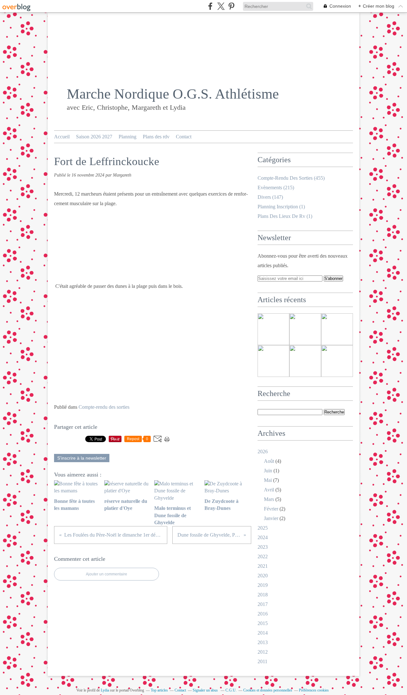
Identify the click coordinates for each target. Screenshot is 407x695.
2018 (263, 594)
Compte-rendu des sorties (104, 407)
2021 (263, 566)
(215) (276, 187)
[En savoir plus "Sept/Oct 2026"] (337, 329)
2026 (263, 451)
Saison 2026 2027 (94, 136)
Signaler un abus (206, 690)
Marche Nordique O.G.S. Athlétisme (173, 94)
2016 (263, 613)
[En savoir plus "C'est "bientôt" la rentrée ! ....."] (305, 329)
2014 (263, 633)
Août (269, 461)
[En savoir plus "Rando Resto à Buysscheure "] (305, 361)
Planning (127, 136)
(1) (281, 206)
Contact (183, 136)
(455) (291, 178)
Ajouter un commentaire (106, 574)
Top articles (159, 690)
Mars (269, 499)
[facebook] (210, 6)
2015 (263, 623)
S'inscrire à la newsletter (81, 458)
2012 (263, 652)
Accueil (62, 136)
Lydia (105, 690)
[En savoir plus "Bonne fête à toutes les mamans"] (337, 361)
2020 (263, 575)
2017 (263, 604)
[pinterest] (231, 6)
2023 (263, 547)
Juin (268, 470)
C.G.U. (231, 690)
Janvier (271, 518)
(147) (270, 197)
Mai (268, 480)
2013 (263, 642)
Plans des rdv (156, 136)
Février (271, 508)
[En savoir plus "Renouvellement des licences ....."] (273, 361)
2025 (263, 528)
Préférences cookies (314, 690)
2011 (262, 661)
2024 (263, 537)
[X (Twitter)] (221, 6)
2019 (263, 585)
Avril (269, 489)
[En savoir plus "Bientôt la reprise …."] (273, 329)
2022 (263, 556)
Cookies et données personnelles (267, 690)
